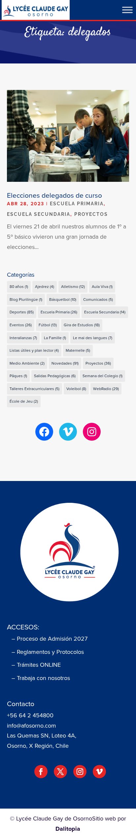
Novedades (65, 363)
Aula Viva (102, 287)
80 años (19, 287)
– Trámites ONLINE (36, 664)
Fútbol (48, 325)
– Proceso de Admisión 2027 (49, 638)
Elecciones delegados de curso (54, 195)
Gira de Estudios (82, 325)
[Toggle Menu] (127, 10)
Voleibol (76, 389)
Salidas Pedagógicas (55, 376)
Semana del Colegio (102, 376)
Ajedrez (44, 287)
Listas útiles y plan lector (34, 350)
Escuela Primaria (77, 203)
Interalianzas (23, 338)
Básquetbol (62, 299)
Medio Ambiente (27, 363)
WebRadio (106, 389)
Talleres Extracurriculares (34, 389)
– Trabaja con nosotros (41, 678)
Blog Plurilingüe (26, 299)
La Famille (55, 338)
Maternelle (78, 350)
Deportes (22, 312)
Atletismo (73, 287)
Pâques (18, 376)
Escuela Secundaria (38, 214)
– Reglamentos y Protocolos (48, 652)
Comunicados (98, 299)
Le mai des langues (92, 338)
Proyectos (91, 214)
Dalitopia (67, 828)
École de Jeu (24, 401)
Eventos (21, 325)
